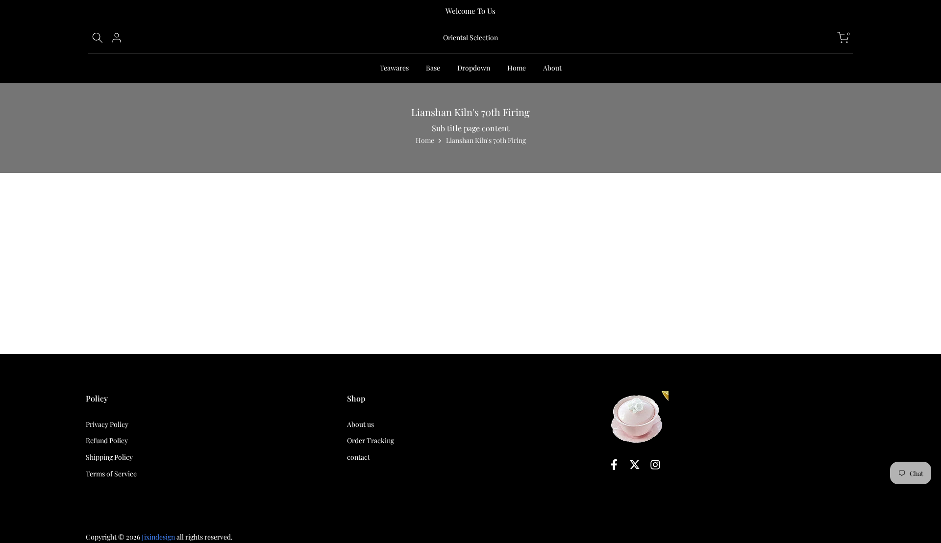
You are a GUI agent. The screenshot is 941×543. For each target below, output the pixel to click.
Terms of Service (111, 473)
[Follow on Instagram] (655, 464)
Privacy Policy (107, 424)
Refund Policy (107, 441)
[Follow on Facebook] (614, 464)
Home (516, 67)
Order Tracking (370, 441)
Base (433, 67)
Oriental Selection (470, 37)
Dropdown (473, 67)
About (552, 67)
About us (360, 424)
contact (358, 457)
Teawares (394, 67)
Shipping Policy (109, 457)
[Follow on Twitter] (634, 464)
